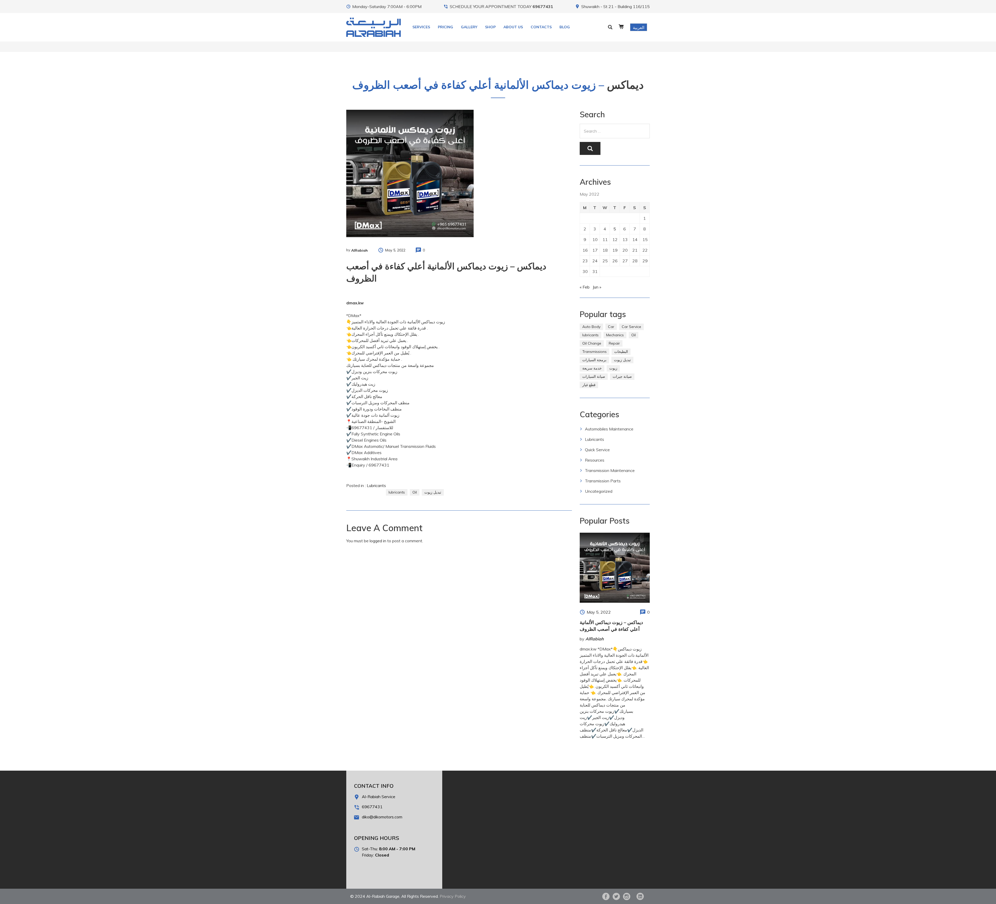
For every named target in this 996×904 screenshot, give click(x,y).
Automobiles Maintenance (609, 429)
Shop (490, 27)
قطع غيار (589, 384)
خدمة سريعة (592, 368)
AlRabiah (359, 250)
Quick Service (597, 449)
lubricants (397, 492)
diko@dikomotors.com (382, 816)
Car (611, 326)
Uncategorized (598, 491)
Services (421, 27)
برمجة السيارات (594, 360)
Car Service (631, 326)
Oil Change (591, 343)
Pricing (445, 27)
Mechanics (615, 335)
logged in (378, 540)
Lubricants (376, 485)
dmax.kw (355, 302)
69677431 (542, 6)
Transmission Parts (603, 480)
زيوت (613, 368)
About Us (513, 27)
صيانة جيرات (622, 376)
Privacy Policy (453, 896)
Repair (614, 343)
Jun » (597, 287)
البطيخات (621, 351)
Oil (414, 492)
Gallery (469, 27)
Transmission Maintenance (610, 470)
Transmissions (594, 351)
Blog (564, 27)
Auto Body (591, 326)
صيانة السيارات (593, 376)
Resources (594, 460)
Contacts (541, 27)
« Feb (585, 287)
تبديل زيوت (432, 492)
